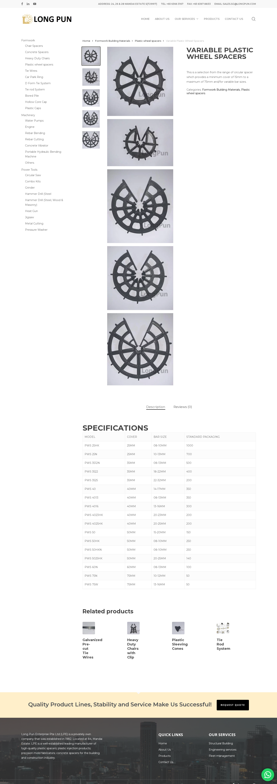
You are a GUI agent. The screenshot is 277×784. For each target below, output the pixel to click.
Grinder (30, 187)
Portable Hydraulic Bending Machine (43, 154)
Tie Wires (31, 70)
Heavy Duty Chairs (37, 58)
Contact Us (165, 762)
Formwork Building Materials (112, 40)
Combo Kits (33, 181)
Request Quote (233, 705)
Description (155, 407)
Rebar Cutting (34, 139)
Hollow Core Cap (36, 102)
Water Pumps (34, 120)
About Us (164, 749)
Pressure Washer (36, 229)
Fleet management (222, 756)
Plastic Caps (33, 108)
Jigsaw (29, 217)
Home (86, 40)
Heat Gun (31, 211)
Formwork (28, 40)
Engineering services (222, 749)
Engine (29, 127)
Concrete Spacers (36, 52)
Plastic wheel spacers (39, 64)
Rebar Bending (35, 133)
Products (164, 756)
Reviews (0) (183, 407)
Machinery (28, 115)
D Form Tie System (38, 83)
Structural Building (221, 743)
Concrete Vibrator (36, 145)
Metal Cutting (34, 223)
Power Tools (29, 169)
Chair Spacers (34, 46)
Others (29, 162)
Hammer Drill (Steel (38, 194)
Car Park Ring (34, 77)
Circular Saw (33, 175)
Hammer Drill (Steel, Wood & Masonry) (44, 202)
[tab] (155, 406)
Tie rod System (35, 89)
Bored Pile (32, 95)
